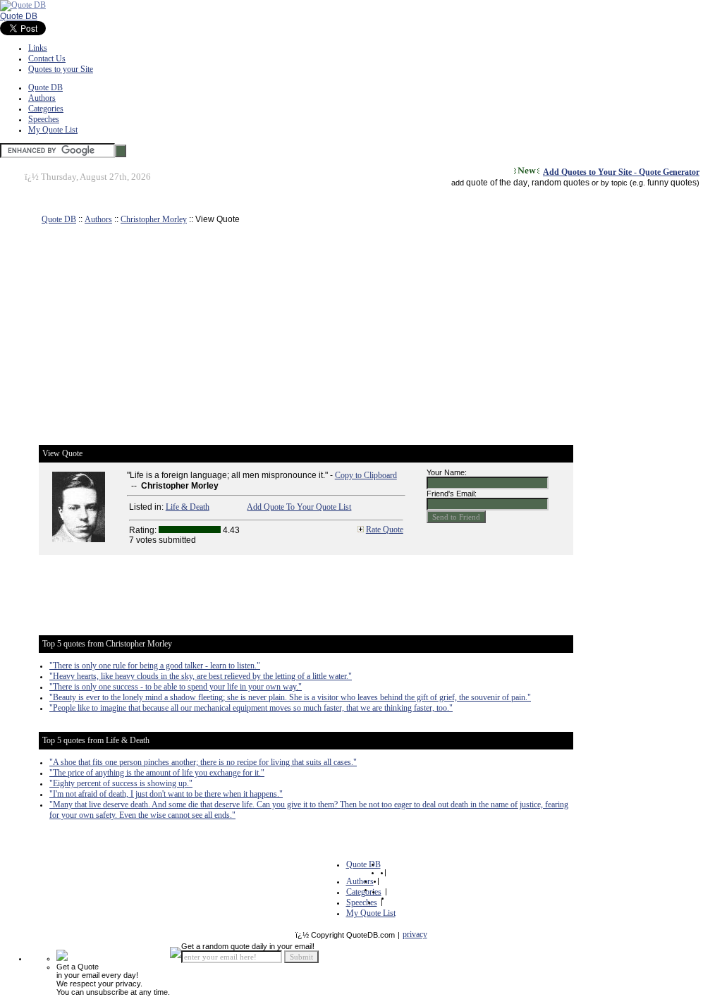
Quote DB (18, 16)
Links (37, 48)
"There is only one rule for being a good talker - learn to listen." (154, 666)
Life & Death (187, 507)
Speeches (43, 119)
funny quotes (672, 183)
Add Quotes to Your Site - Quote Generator (621, 172)
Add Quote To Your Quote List (299, 507)
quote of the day (496, 183)
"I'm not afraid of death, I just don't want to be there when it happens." (166, 794)
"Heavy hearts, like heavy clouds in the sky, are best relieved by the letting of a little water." (200, 676)
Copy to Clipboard (366, 475)
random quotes (560, 183)
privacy (415, 934)
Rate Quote (384, 529)
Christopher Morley (154, 219)
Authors (42, 98)
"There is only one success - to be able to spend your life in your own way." (175, 687)
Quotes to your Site (60, 69)
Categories (45, 109)
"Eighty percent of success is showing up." (120, 783)
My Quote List (53, 130)
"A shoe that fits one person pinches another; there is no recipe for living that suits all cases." (203, 762)
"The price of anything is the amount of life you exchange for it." (156, 773)
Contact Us (47, 58)
